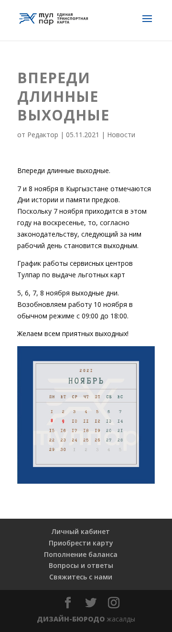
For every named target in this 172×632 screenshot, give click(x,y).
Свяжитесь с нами (80, 576)
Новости (121, 134)
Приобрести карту (81, 542)
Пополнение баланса (81, 554)
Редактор (42, 134)
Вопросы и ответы (81, 565)
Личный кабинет (81, 531)
